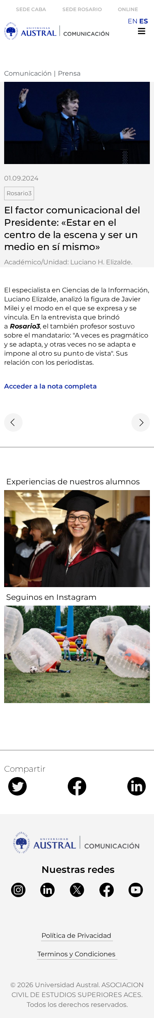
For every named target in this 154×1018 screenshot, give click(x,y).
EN (133, 21)
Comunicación (28, 73)
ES (143, 21)
